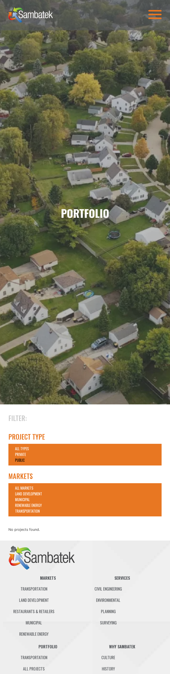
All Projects (34, 669)
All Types (22, 448)
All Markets (24, 488)
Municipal (22, 499)
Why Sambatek (122, 646)
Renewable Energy (28, 505)
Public (20, 460)
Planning (108, 611)
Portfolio (48, 646)
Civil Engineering (108, 589)
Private (20, 454)
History (108, 669)
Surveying (108, 623)
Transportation (27, 511)
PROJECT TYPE (26, 437)
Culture (108, 657)
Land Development (28, 493)
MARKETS (20, 476)
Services (122, 578)
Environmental (108, 600)
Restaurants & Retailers (33, 611)
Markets (48, 578)
